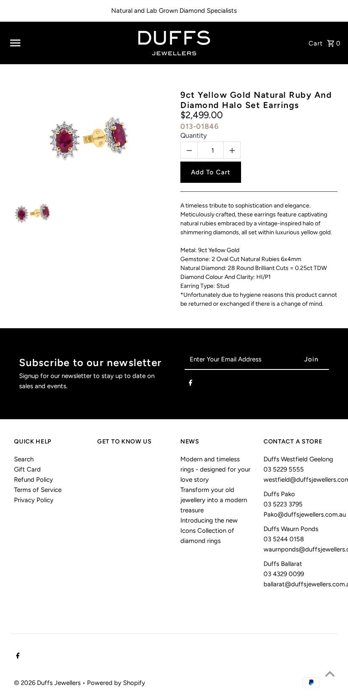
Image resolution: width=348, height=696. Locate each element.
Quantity (193, 135)
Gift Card (27, 469)
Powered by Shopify (116, 683)
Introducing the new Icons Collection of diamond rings (209, 531)
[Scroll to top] (330, 673)
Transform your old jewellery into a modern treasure (213, 500)
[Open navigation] (67, 43)
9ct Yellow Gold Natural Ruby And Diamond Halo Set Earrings (256, 100)
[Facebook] (190, 384)
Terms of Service (38, 490)
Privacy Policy (33, 500)
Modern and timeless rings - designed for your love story (215, 469)
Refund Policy (33, 479)
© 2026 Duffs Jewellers (48, 683)
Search (24, 459)
